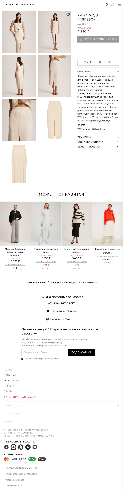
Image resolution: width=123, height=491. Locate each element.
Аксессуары (11, 380)
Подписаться (81, 352)
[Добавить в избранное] (68, 14)
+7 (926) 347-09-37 (61, 303)
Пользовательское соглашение (20, 474)
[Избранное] (106, 4)
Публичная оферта (14, 480)
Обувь (8, 391)
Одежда (54, 282)
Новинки (10, 375)
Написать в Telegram (64, 311)
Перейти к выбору (15, 239)
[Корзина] (113, 4)
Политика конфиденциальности (21, 468)
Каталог (42, 282)
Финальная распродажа (20, 396)
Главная (30, 282)
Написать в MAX (60, 319)
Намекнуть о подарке (98, 62)
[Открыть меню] (117, 4)
